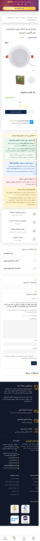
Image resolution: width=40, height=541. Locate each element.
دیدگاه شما (33, 319)
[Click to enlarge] (33, 70)
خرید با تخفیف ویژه (19, 8)
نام (35, 341)
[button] (35, 57)
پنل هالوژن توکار (32, 20)
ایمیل (34, 348)
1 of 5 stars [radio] (27, 315)
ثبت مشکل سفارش (13, 488)
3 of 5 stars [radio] (24, 315)
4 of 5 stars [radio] (23, 315)
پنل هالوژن (11, 18)
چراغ (17, 18)
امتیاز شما (33, 316)
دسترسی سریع (35, 475)
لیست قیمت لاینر (14, 494)
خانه (35, 18)
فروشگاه (29, 18)
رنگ (20, 102)
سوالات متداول (15, 479)
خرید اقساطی (15, 491)
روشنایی (22, 18)
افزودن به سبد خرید (16, 112)
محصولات (36, 482)
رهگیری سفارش (34, 491)
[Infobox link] (20, 393)
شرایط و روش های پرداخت (12, 485)
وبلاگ (37, 488)
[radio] (26, 106)
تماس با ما (36, 485)
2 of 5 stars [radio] (26, 315)
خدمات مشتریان (14, 475)
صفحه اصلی (35, 479)
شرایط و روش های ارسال (12, 482)
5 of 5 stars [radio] (21, 315)
